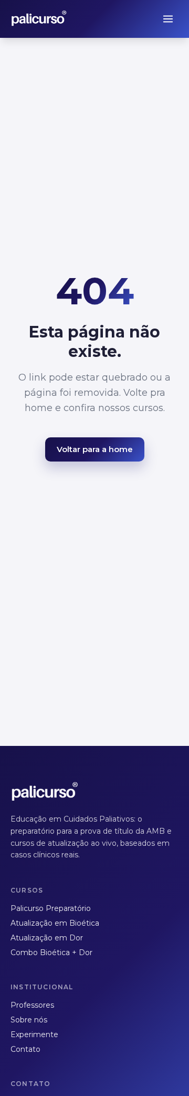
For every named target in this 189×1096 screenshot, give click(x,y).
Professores (32, 1005)
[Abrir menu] (168, 18)
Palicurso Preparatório (50, 908)
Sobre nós (28, 1020)
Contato (25, 1049)
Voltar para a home (95, 449)
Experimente (34, 1034)
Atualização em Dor (46, 938)
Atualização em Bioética (54, 923)
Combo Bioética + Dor (51, 952)
